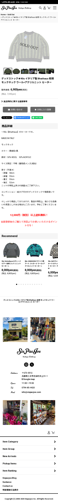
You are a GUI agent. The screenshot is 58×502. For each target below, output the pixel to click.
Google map (29, 379)
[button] (40, 8)
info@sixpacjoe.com (31, 392)
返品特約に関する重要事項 (15, 101)
